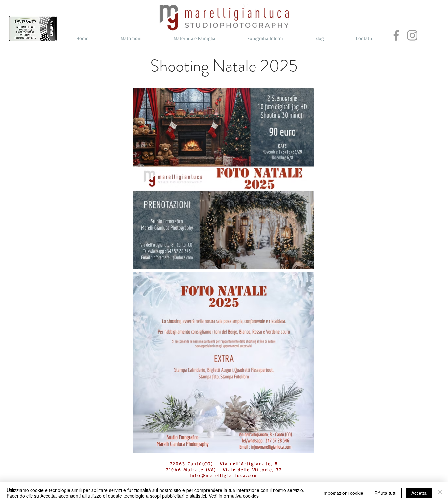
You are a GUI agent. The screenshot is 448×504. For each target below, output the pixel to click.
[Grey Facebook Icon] (396, 35)
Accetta (419, 493)
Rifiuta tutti (385, 493)
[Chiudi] (440, 493)
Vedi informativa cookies (234, 496)
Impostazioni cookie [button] (342, 493)
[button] (131, 38)
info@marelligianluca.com (224, 475)
